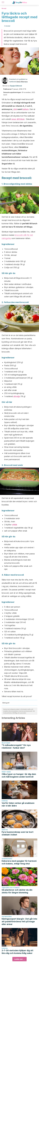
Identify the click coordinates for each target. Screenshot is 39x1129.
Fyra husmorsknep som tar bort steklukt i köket (17, 833)
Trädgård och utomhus (10, 887)
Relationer (6, 743)
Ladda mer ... (19, 959)
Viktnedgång (7, 916)
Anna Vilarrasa (22, 82)
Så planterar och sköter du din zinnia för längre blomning (17, 891)
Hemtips (5, 830)
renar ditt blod (17, 119)
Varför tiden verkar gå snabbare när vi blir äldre (18, 804)
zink (15, 109)
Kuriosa (5, 801)
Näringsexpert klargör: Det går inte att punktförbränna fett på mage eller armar (19, 921)
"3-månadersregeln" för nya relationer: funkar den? (16, 746)
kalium (25, 109)
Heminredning (7, 858)
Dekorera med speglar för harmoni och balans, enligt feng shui (19, 862)
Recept (4, 8)
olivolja (16, 396)
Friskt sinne (6, 772)
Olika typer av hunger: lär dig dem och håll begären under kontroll (19, 775)
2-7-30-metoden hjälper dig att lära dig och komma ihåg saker (17, 951)
